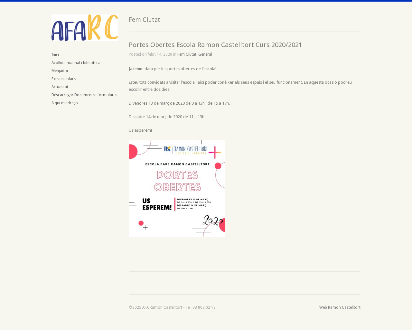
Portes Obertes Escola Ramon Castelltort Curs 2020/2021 (215, 45)
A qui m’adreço (65, 103)
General (205, 54)
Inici (55, 54)
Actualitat (60, 87)
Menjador (60, 71)
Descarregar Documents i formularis (84, 95)
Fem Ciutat (186, 54)
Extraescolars (64, 79)
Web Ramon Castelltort (339, 307)
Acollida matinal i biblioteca (76, 63)
